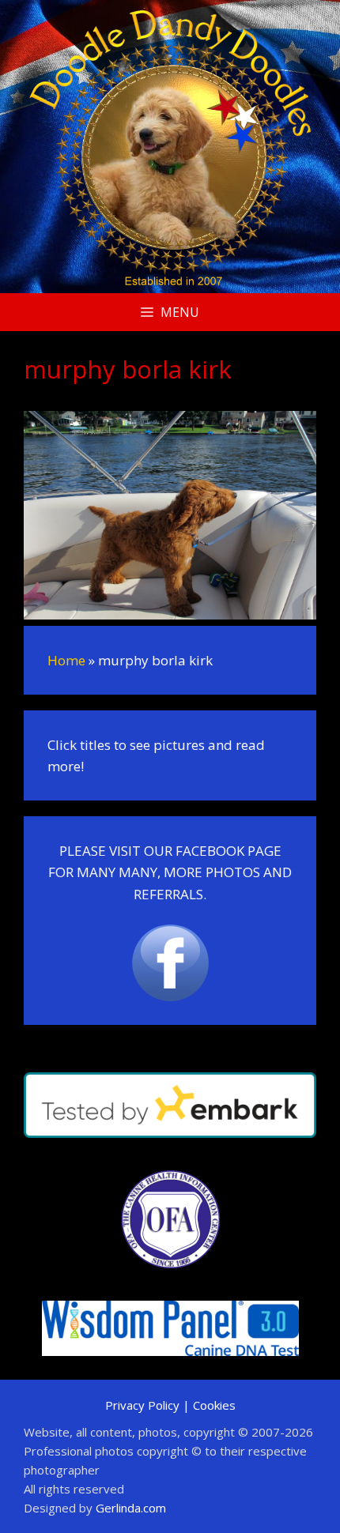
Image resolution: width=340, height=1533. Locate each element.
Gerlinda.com (131, 1508)
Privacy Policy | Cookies (170, 1405)
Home (66, 660)
